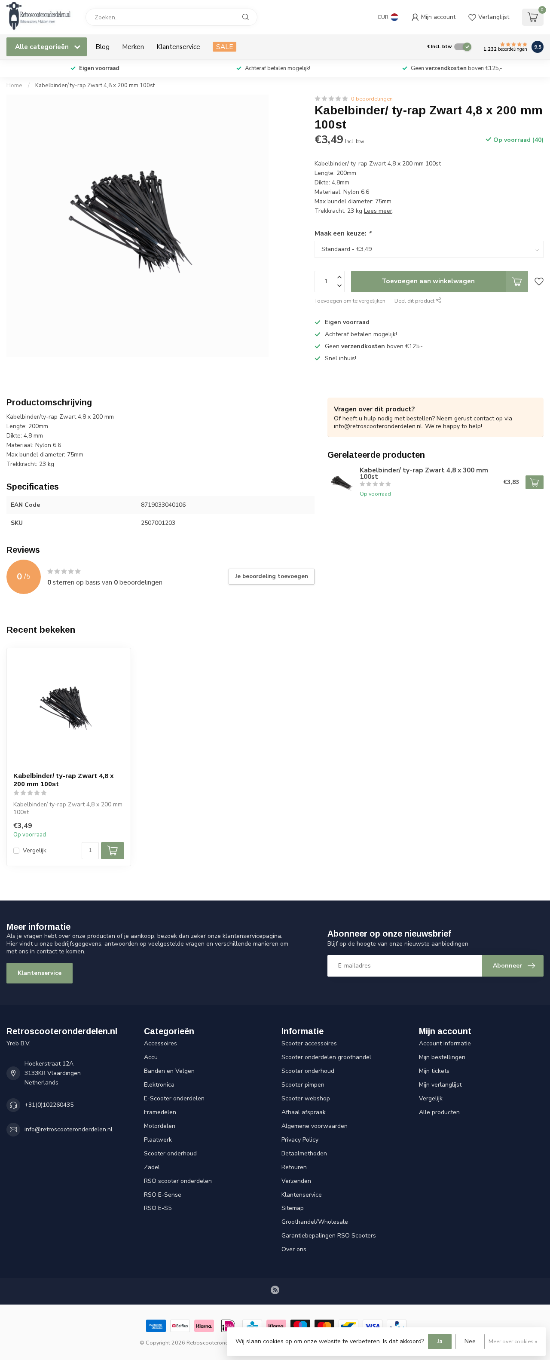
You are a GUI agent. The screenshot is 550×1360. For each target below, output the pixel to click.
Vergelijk (34, 850)
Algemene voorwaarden (314, 1126)
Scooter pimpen (302, 1085)
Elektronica (159, 1085)
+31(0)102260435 (48, 1105)
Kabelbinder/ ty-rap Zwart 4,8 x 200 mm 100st (95, 85)
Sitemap (292, 1208)
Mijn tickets (434, 1071)
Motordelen (159, 1126)
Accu (151, 1057)
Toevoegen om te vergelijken (350, 300)
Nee (470, 1341)
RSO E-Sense (162, 1195)
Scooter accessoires (309, 1043)
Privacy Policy (299, 1140)
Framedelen (160, 1112)
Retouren (294, 1167)
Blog (102, 46)
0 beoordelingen (372, 98)
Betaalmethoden (304, 1153)
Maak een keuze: (343, 233)
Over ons (293, 1249)
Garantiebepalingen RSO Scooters (328, 1235)
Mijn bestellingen (442, 1057)
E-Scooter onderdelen (174, 1098)
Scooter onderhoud (170, 1153)
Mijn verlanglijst (440, 1085)
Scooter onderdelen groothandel (326, 1057)
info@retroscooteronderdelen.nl (68, 1129)
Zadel (152, 1167)
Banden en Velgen (169, 1071)
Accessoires (160, 1043)
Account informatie (445, 1043)
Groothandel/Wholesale (314, 1222)
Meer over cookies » (513, 1341)
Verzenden (296, 1181)
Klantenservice (178, 46)
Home (14, 85)
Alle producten (439, 1112)
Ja (440, 1341)
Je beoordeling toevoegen (271, 576)
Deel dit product (415, 300)
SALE (224, 46)
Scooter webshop (305, 1098)
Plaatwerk (158, 1140)
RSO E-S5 (157, 1208)
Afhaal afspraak (303, 1112)
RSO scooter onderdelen (178, 1181)
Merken (133, 46)
